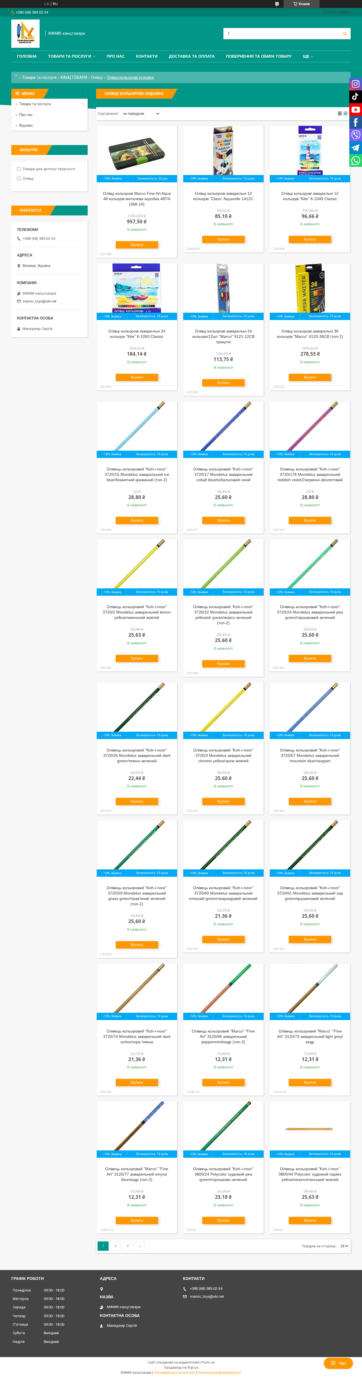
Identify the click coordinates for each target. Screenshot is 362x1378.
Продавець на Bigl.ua (181, 1368)
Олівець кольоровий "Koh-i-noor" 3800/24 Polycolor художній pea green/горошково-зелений (223, 1174)
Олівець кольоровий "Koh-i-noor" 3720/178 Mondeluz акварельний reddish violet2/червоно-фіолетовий (310, 474)
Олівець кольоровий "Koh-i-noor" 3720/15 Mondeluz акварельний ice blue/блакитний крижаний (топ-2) (137, 474)
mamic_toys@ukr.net (40, 301)
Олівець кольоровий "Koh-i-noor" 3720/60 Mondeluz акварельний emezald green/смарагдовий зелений (223, 893)
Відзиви (26, 125)
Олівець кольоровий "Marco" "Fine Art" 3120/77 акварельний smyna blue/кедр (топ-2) (136, 1174)
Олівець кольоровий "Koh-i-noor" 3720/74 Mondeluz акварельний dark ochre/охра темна (137, 1036)
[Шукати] (345, 33)
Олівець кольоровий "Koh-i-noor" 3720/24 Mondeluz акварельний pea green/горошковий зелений (310, 612)
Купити (137, 245)
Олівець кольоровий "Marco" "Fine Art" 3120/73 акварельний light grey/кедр (310, 1036)
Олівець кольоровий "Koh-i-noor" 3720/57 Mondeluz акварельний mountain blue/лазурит (310, 755)
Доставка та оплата (192, 56)
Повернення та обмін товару (259, 56)
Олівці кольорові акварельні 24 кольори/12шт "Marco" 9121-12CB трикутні (223, 336)
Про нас (116, 56)
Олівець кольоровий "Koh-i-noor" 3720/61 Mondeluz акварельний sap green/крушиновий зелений (310, 893)
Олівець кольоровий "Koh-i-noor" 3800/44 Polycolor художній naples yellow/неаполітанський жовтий (310, 1174)
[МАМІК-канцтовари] (25, 34)
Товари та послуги (69, 56)
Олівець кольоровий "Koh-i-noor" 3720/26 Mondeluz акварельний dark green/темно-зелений (137, 755)
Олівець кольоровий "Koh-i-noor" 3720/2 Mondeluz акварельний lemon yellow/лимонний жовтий (137, 612)
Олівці (97, 77)
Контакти (147, 56)
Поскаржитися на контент (174, 1373)
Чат (342, 1363)
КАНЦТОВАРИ (74, 77)
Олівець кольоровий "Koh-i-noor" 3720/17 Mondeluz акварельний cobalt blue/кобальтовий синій (223, 474)
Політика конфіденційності (219, 1373)
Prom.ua (208, 1362)
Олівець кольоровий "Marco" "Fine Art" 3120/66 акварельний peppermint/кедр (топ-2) (223, 1036)
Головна (27, 56)
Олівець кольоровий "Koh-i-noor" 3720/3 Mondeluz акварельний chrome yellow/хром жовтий (223, 755)
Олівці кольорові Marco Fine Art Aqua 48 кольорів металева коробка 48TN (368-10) (137, 198)
